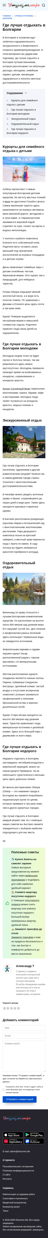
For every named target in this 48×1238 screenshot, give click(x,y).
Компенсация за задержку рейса (19, 1194)
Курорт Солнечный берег (17, 388)
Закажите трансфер (22, 937)
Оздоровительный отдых (25, 124)
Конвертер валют (11, 1207)
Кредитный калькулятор (14, 1202)
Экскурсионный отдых (23, 119)
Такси (5, 1211)
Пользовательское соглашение (18, 1166)
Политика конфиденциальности (18, 1170)
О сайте (6, 1174)
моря (7, 201)
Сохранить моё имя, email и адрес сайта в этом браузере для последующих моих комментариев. (24, 1090)
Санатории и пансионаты (15, 1198)
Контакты (7, 1179)
